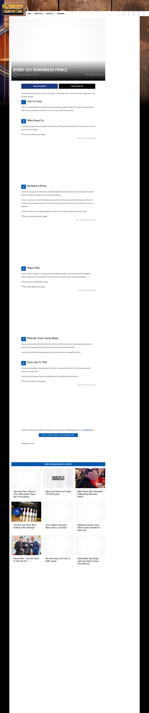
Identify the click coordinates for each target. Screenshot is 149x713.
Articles (32, 443)
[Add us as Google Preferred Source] (131, 13)
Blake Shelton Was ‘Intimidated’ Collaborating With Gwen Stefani (90, 494)
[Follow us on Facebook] (136, 13)
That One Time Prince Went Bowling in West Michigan (24, 526)
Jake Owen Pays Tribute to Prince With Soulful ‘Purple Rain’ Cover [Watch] (24, 494)
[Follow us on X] (141, 13)
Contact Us (50, 13)
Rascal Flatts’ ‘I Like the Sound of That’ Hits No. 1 (26, 559)
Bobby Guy (21, 75)
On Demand (60, 13)
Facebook (86, 430)
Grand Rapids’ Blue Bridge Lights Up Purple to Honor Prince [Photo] (88, 561)
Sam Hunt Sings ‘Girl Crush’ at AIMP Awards (57, 559)
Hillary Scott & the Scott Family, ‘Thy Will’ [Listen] (58, 492)
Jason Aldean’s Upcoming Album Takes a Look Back (56, 526)
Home (29, 13)
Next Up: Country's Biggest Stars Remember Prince (58, 435)
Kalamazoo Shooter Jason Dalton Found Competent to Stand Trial (88, 527)
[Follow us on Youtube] (146, 13)
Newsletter (38, 13)
